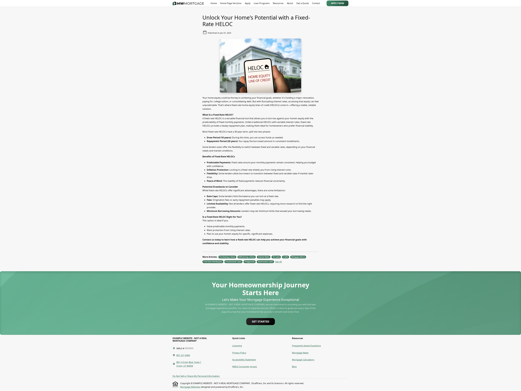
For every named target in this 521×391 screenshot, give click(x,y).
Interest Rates (263, 257)
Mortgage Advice (298, 257)
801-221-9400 (183, 355)
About (290, 3)
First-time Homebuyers (213, 262)
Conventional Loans (233, 262)
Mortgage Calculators (303, 359)
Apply (247, 3)
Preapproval (250, 262)
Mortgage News (300, 352)
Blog (294, 366)
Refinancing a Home (246, 257)
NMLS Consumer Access (244, 366)
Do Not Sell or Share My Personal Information (196, 376)
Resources (278, 3)
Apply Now (337, 3)
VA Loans (276, 257)
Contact (316, 3)
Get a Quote (302, 3)
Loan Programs (262, 3)
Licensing (237, 345)
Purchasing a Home (227, 257)
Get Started (260, 321)
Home (214, 3)
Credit (285, 257)
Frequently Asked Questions (306, 345)
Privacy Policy (239, 352)
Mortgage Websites (190, 386)
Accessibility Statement (244, 359)
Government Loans (265, 262)
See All (278, 261)
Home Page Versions (231, 3)
